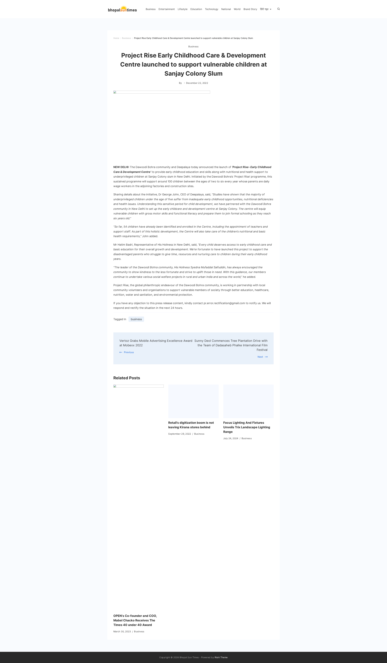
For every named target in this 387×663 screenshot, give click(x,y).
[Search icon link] (278, 9)
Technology (211, 9)
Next (260, 356)
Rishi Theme (221, 657)
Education (196, 9)
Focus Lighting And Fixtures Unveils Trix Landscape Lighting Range (246, 427)
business (136, 319)
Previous (129, 352)
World (237, 9)
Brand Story (250, 9)
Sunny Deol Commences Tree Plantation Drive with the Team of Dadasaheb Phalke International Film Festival (231, 345)
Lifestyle (182, 9)
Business (151, 9)
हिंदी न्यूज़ (264, 9)
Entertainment (167, 9)
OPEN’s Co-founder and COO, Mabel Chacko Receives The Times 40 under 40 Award (135, 620)
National (226, 9)
